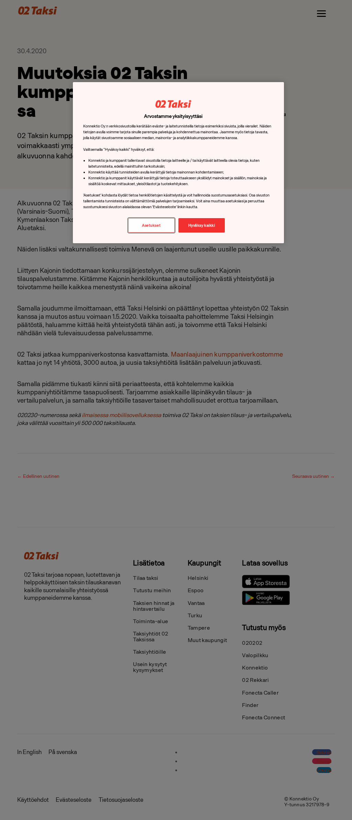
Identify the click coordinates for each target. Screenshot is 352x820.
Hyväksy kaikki (201, 225)
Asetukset (151, 225)
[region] (178, 162)
